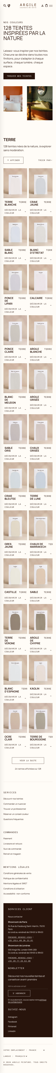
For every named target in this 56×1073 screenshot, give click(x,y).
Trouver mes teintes (19, 76)
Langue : (8, 1056)
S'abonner (19, 993)
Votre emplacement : (15, 1050)
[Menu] (51, 5)
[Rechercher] (4, 5)
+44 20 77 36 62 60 (19, 961)
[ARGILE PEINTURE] (28, 6)
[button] (45, 160)
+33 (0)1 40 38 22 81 (20, 940)
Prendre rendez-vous (20, 937)
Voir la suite (28, 760)
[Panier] (46, 5)
